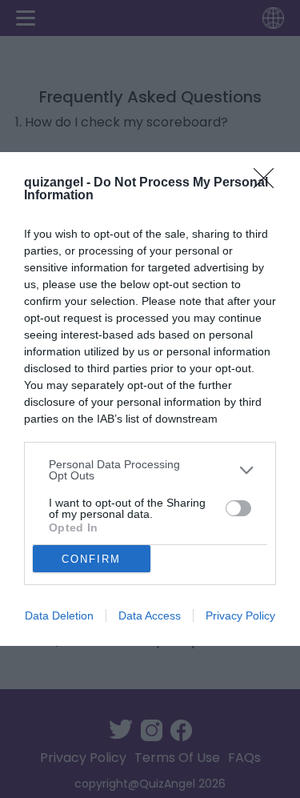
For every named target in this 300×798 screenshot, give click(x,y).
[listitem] (150, 470)
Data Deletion (59, 615)
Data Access (149, 615)
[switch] (238, 508)
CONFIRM (91, 559)
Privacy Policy (240, 615)
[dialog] (150, 399)
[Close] (269, 183)
